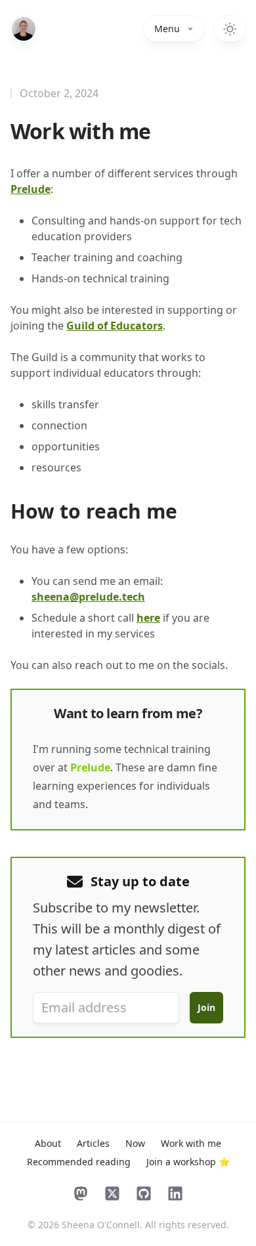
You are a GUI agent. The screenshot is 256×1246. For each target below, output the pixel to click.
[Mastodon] (80, 1193)
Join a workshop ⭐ (188, 1161)
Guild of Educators (114, 325)
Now (135, 1143)
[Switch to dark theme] (229, 29)
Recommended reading (79, 1161)
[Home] (23, 29)
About (48, 1143)
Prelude (31, 189)
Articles (93, 1143)
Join (206, 1007)
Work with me (191, 1143)
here (148, 618)
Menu (167, 28)
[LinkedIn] (175, 1193)
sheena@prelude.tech (88, 597)
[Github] (143, 1193)
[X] (112, 1193)
